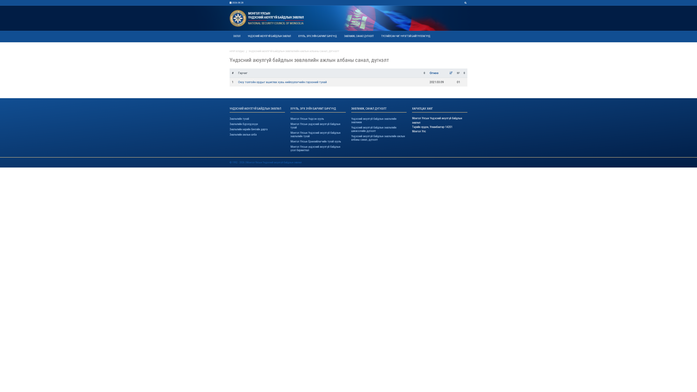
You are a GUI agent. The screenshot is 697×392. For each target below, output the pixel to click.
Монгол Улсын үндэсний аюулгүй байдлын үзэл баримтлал (315, 148)
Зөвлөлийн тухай (239, 119)
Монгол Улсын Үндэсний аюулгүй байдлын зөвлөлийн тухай (315, 134)
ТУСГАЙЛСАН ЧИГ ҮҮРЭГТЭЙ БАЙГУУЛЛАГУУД (405, 36)
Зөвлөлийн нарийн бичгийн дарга (249, 129)
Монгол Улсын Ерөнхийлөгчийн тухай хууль (315, 141)
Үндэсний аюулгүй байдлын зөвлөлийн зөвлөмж (373, 120)
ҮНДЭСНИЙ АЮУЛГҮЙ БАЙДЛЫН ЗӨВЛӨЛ (269, 36)
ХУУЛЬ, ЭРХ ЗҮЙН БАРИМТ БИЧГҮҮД (317, 36)
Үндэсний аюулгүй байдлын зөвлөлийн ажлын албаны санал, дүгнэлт (294, 51)
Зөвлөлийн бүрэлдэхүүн (244, 124)
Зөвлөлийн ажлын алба (243, 134)
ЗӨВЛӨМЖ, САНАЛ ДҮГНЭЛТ (359, 36)
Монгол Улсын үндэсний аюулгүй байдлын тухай (315, 125)
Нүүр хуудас (237, 51)
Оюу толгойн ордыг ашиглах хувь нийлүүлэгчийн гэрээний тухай (282, 82)
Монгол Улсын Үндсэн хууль (307, 119)
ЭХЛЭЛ (237, 36)
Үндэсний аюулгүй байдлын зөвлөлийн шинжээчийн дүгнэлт (373, 129)
